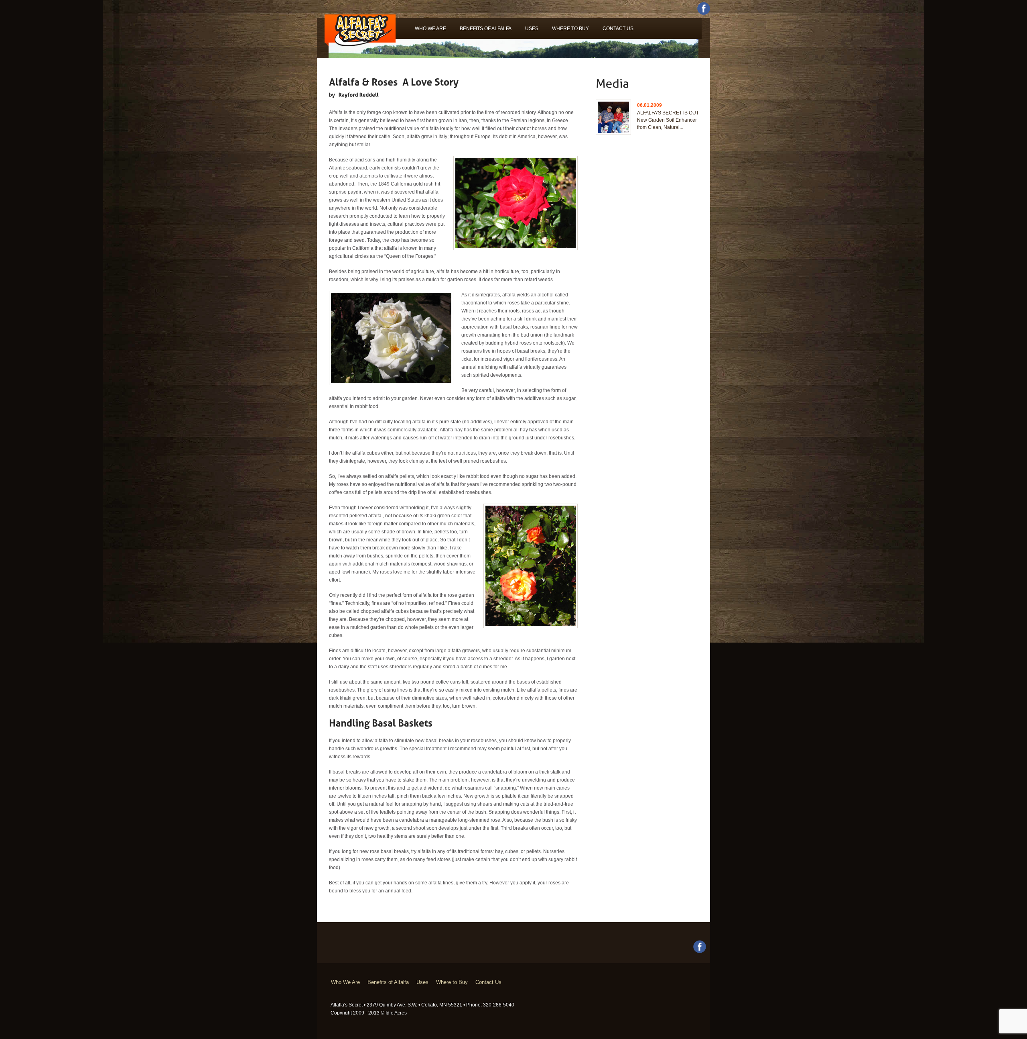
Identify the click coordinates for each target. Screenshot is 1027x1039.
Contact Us (618, 28)
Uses (531, 28)
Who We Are (430, 28)
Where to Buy (570, 28)
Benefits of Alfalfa (485, 28)
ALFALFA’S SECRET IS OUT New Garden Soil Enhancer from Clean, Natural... (668, 120)
